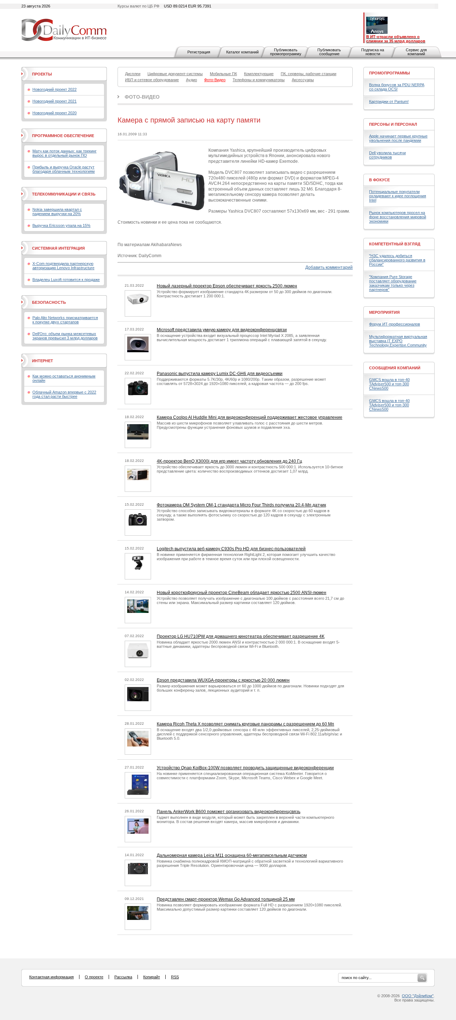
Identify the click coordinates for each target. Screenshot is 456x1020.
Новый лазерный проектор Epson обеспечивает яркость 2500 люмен (227, 285)
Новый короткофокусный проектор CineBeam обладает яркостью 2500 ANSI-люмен (241, 592)
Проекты (42, 74)
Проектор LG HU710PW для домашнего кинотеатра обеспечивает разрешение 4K (241, 636)
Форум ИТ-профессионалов (394, 324)
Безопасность (49, 302)
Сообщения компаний (394, 368)
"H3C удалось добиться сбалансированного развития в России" (397, 260)
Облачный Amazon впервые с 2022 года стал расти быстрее (64, 394)
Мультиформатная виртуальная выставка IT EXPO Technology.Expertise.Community (398, 340)
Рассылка (123, 977)
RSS (175, 977)
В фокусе (379, 180)
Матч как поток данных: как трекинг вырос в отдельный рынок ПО (64, 153)
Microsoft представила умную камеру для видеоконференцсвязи (222, 329)
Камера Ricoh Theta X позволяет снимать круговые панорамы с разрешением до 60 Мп (245, 724)
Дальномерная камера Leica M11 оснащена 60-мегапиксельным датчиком (232, 855)
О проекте (94, 977)
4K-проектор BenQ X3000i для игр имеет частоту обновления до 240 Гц (229, 461)
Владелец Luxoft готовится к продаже (66, 279)
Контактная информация (51, 977)
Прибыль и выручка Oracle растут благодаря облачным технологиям (63, 169)
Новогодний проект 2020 (54, 113)
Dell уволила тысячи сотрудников (387, 155)
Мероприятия (384, 312)
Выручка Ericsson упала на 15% (61, 225)
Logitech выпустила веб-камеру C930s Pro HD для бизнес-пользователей (231, 548)
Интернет (42, 361)
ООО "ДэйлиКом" (418, 996)
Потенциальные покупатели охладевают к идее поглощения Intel (397, 195)
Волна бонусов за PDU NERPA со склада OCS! (396, 87)
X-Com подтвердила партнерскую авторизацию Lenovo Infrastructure (63, 265)
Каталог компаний (242, 52)
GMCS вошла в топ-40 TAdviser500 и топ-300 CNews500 (389, 384)
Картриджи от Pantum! (389, 101)
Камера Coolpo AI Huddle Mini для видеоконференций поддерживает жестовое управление (249, 417)
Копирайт (151, 977)
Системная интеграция (58, 248)
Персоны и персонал (393, 124)
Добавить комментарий (329, 267)
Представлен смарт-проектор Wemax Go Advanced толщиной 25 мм (226, 899)
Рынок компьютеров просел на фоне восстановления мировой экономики (397, 216)
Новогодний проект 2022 (54, 89)
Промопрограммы (389, 73)
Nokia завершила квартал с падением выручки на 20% (57, 211)
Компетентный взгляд (394, 244)
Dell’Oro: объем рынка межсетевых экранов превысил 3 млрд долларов (65, 336)
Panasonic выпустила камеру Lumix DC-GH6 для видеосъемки (220, 373)
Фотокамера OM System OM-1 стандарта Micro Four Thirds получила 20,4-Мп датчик (241, 505)
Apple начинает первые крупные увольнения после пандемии (398, 138)
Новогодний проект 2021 (54, 101)
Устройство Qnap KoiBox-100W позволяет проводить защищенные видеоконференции (245, 767)
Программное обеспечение (63, 136)
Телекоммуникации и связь (63, 194)
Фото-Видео (142, 97)
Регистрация (198, 52)
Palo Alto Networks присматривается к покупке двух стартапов (65, 320)
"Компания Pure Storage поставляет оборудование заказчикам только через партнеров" (392, 283)
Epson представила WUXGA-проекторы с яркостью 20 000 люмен (223, 680)
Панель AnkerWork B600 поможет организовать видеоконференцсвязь (228, 811)
